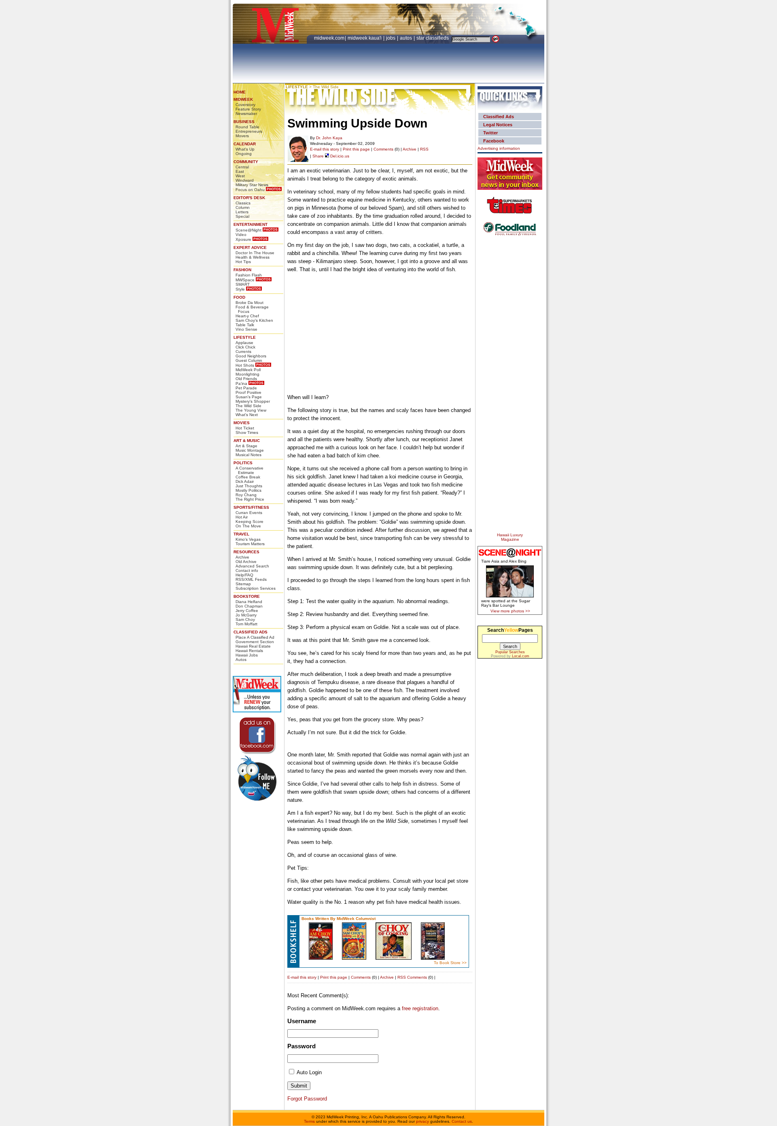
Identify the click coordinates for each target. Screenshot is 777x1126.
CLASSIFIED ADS (250, 632)
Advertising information (499, 148)
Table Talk (245, 325)
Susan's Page (249, 397)
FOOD (239, 297)
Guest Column (249, 360)
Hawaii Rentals (249, 650)
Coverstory (245, 104)
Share (318, 156)
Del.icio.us (339, 156)
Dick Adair (245, 481)
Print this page (356, 149)
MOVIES (242, 423)
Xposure (243, 239)
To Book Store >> (450, 962)
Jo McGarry (246, 615)
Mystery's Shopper (253, 401)
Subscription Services (256, 588)
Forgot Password (307, 1099)
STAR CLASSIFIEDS (433, 38)
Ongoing (244, 153)
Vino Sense (246, 329)
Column (243, 207)
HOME (240, 92)
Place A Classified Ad (255, 637)
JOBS (391, 38)
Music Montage (250, 450)
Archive (242, 557)
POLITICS (243, 463)
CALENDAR (245, 144)
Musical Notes (248, 455)
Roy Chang (246, 495)
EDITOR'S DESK (249, 197)
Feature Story (248, 109)
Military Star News (252, 185)
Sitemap (243, 584)
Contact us (462, 1121)
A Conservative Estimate (249, 470)
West (240, 176)
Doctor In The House (255, 253)
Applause (244, 342)
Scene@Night (248, 230)
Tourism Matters (250, 544)
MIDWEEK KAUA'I (365, 38)
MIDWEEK (243, 99)
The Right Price (250, 499)
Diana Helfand (249, 601)
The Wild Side (248, 406)
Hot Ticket (245, 428)
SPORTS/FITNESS (251, 507)
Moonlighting (247, 374)
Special (242, 216)
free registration (420, 1008)
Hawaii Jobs (247, 655)
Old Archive (246, 561)
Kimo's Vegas (248, 539)
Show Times (247, 432)
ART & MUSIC (247, 440)
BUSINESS (244, 121)
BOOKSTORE (247, 596)
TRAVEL (241, 534)
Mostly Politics (248, 490)
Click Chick (245, 347)
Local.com (520, 656)
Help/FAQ (244, 575)
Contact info (247, 570)
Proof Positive (248, 392)
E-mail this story (324, 149)
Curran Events (249, 512)
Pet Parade (246, 388)
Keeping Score (249, 521)
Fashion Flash (249, 275)
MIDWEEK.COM (329, 38)
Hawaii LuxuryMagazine (510, 537)
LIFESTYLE (245, 337)
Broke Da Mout (249, 302)
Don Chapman (249, 606)
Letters (242, 212)
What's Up (245, 149)
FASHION (242, 270)
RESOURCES (246, 552)
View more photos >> (510, 611)
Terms (309, 1121)
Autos (241, 659)
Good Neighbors (251, 356)
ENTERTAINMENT (250, 224)
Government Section (255, 641)
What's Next (247, 414)
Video (241, 234)
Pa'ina (241, 383)
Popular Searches (510, 652)
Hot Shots (245, 365)
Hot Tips (243, 261)
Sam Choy (245, 619)
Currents (243, 351)
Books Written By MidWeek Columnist (338, 918)
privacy (422, 1121)
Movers (242, 136)
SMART (243, 284)
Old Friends (246, 378)
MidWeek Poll (248, 370)
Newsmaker (246, 113)
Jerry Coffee (247, 610)
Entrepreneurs (249, 131)
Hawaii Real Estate (253, 646)
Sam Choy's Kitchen (254, 320)
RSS (424, 149)
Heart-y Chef (247, 316)
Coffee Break (248, 477)
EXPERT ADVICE (250, 247)
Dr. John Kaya (329, 138)
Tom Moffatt (246, 624)
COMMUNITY (246, 161)
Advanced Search (252, 566)
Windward (245, 180)
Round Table (247, 127)
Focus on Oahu (250, 189)
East (240, 171)
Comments (383, 149)
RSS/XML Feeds (251, 579)
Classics (243, 203)
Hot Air (242, 517)
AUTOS (406, 38)
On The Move (248, 526)
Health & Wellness (253, 257)
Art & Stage (246, 446)
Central (242, 167)
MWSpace (245, 280)
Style (240, 289)
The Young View (251, 410)
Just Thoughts (249, 486)
